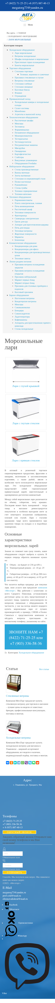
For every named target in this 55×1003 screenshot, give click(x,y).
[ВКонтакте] (7, 762)
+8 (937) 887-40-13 (39, 3)
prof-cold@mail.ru (12, 895)
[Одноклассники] (11, 762)
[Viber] (26, 762)
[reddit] (37, 762)
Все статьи (44, 669)
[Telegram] (18, 762)
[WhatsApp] (22, 762)
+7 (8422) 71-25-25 (16, 3)
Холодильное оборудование (31, 652)
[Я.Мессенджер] (15, 762)
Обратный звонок (19, 832)
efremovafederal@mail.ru (15, 898)
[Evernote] (33, 762)
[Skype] (30, 762)
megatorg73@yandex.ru (27, 7)
